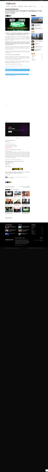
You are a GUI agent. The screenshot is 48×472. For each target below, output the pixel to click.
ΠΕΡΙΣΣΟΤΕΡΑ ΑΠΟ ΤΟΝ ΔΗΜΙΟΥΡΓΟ (15, 189)
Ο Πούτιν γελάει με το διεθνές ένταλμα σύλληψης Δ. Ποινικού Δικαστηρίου (10, 187)
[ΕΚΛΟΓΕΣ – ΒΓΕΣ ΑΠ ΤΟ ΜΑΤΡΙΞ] (17, 209)
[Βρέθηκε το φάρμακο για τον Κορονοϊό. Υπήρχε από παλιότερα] (32, 29)
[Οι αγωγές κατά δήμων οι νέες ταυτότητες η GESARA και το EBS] (9, 209)
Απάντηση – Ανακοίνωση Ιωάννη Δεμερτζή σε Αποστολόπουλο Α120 (25, 205)
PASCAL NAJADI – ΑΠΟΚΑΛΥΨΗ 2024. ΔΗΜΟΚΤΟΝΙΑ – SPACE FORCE (8, 205)
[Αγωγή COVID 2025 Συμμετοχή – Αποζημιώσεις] (9, 193)
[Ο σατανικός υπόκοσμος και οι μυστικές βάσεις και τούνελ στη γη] (32, 47)
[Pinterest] (9, 16)
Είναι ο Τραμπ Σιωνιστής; (12, 233)
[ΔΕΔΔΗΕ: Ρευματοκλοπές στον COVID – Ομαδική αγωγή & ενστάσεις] (7, 230)
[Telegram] (41, 0)
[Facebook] (38, 0)
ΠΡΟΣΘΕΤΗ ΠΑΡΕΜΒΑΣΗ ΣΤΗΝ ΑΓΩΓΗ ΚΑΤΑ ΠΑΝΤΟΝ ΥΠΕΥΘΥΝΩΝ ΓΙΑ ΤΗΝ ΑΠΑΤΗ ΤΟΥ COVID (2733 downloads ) (17, 70)
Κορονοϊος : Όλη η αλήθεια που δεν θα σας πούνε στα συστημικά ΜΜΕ (26, 230)
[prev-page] (5, 214)
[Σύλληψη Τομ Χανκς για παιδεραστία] (32, 44)
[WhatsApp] (10, 16)
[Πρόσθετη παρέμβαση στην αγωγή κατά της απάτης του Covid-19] (26, 209)
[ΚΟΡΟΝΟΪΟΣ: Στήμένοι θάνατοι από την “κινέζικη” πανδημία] (37, 36)
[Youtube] (42, 0)
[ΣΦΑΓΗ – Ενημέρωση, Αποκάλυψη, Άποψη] (10, 3)
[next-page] (6, 214)
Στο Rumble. (6, 77)
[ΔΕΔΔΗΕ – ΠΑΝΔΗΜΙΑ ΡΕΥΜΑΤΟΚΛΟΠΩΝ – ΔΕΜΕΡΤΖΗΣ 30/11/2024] (17, 193)
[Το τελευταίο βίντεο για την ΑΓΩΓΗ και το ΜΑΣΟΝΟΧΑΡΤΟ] (17, 201)
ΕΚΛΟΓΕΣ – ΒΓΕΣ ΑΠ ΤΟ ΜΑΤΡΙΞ (17, 212)
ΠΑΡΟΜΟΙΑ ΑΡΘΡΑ (8, 189)
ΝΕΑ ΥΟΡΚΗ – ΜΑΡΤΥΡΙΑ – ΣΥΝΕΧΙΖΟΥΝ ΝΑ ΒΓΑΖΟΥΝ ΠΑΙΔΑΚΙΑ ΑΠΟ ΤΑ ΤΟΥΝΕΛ (38, 25)
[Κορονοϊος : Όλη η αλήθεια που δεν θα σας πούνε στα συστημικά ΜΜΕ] (32, 41)
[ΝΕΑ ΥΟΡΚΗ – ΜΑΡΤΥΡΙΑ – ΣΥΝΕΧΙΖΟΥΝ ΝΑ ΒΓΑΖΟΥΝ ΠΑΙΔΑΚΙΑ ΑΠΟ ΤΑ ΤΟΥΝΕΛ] (32, 25)
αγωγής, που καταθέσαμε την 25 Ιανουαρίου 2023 (18, 37)
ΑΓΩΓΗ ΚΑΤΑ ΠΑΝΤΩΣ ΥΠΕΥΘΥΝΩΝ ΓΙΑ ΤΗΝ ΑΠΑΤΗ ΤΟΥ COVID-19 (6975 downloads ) (17, 74)
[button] (42, 6)
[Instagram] (39, 0)
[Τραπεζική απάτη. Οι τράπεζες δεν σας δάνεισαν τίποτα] (37, 20)
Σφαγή (6, 14)
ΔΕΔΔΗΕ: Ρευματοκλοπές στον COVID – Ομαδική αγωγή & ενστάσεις (13, 230)
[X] (7, 16)
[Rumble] (40, 0)
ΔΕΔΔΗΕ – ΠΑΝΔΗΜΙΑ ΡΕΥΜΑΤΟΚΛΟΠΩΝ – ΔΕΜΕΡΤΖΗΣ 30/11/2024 (17, 196)
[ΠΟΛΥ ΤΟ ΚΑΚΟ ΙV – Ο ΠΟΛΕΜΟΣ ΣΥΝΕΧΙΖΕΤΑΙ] (26, 193)
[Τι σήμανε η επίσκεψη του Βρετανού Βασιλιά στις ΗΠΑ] (7, 227)
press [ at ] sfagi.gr (24, 245)
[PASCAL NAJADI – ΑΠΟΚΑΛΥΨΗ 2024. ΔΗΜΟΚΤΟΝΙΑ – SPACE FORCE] (9, 201)
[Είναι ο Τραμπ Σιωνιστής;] (7, 234)
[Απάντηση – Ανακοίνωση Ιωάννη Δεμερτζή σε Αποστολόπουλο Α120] (26, 201)
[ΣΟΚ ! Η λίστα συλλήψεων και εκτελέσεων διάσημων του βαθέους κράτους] (32, 50)
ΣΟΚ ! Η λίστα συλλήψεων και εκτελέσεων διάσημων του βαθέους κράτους (38, 50)
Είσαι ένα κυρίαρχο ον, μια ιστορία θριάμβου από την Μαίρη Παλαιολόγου (24, 187)
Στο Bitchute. (6, 105)
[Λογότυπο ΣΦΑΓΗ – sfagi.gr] (9, 240)
